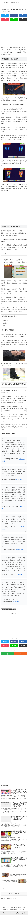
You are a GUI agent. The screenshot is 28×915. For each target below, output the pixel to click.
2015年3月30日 (19, 479)
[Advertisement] (14, 34)
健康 (15, 609)
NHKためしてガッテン (6, 609)
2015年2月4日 (19, 549)
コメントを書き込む (14, 893)
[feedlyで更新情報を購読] (7, 653)
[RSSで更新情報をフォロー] (20, 653)
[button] (25, 410)
